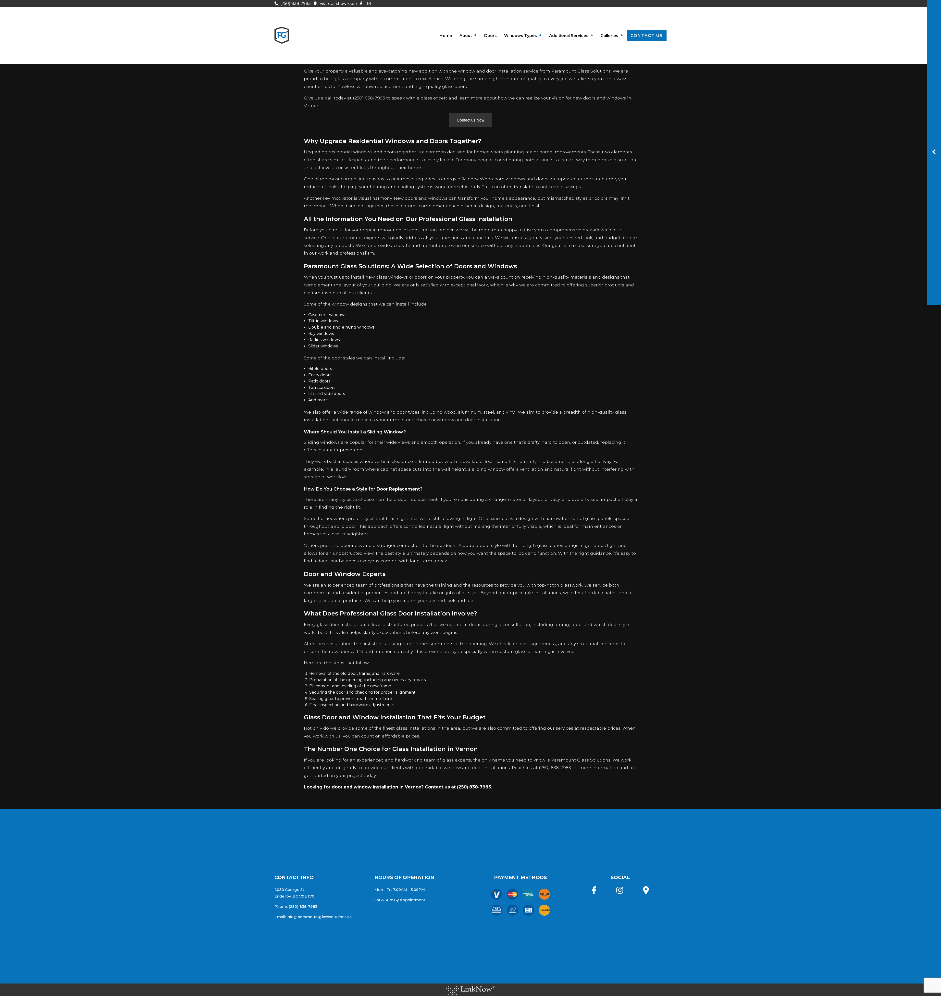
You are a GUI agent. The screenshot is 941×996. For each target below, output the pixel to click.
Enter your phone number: (781, 140)
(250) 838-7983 (296, 3)
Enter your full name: (776, 123)
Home (446, 35)
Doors (490, 35)
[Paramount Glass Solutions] (281, 35)
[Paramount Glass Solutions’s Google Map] (646, 891)
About (465, 35)
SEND (823, 206)
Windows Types (520, 35)
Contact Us (647, 35)
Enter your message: (776, 174)
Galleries (609, 35)
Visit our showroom (338, 3)
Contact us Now (470, 120)
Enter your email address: (779, 157)
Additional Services (568, 35)
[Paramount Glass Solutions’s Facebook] (362, 3)
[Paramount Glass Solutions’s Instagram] (370, 3)
